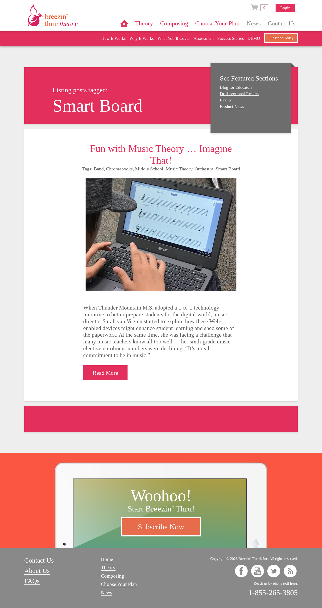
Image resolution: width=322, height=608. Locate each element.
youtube (257, 571)
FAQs (32, 580)
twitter (273, 571)
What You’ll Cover (173, 38)
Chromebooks (119, 168)
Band (99, 168)
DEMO (254, 38)
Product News (232, 106)
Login (285, 7)
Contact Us (281, 23)
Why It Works (141, 38)
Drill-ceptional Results (239, 93)
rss (290, 571)
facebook (241, 571)
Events (225, 100)
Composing (174, 23)
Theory (144, 23)
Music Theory (179, 168)
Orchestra (204, 168)
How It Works (113, 38)
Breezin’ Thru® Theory (67, 15)
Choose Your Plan (217, 23)
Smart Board (228, 168)
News (254, 23)
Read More (105, 373)
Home (124, 23)
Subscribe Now (161, 527)
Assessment (204, 38)
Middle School (149, 168)
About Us (37, 570)
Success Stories (230, 38)
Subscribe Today (280, 38)
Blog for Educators (236, 87)
